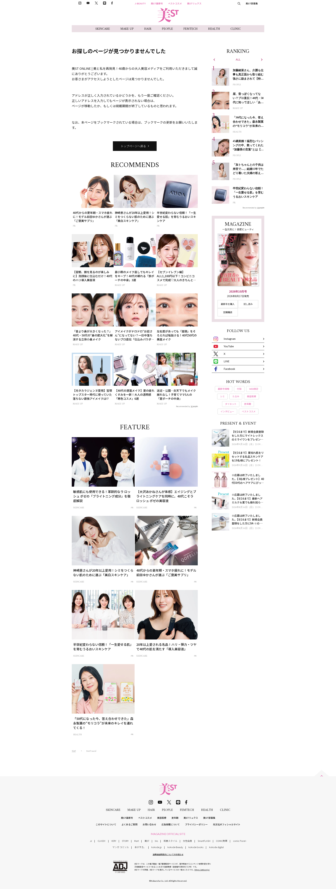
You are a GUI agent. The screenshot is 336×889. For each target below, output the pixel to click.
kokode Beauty (175, 847)
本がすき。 (140, 847)
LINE (226, 361)
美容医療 (161, 817)
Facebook (229, 368)
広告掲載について (171, 824)
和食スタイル (170, 840)
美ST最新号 (157, 3)
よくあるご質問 (129, 824)
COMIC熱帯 (221, 840)
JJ (91, 840)
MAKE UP (127, 29)
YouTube (229, 346)
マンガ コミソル (120, 847)
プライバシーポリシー (196, 824)
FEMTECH (190, 29)
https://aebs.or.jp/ (202, 869)
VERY (113, 840)
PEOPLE (167, 29)
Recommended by (183, 406)
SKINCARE (102, 29)
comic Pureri (239, 840)
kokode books (195, 847)
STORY (125, 840)
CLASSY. (102, 840)
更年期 (175, 817)
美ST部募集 (252, 3)
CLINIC (235, 29)
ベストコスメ (175, 3)
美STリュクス (194, 3)
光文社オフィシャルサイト (226, 824)
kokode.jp (156, 847)
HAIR (147, 29)
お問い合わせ (149, 824)
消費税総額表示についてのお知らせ (168, 854)
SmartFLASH (204, 840)
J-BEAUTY (140, 3)
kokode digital (216, 847)
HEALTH (214, 29)
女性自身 (187, 840)
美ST (147, 840)
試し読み (248, 304)
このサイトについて (106, 824)
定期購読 (227, 312)
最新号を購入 (227, 304)
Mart (136, 840)
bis (156, 840)
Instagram (230, 338)
